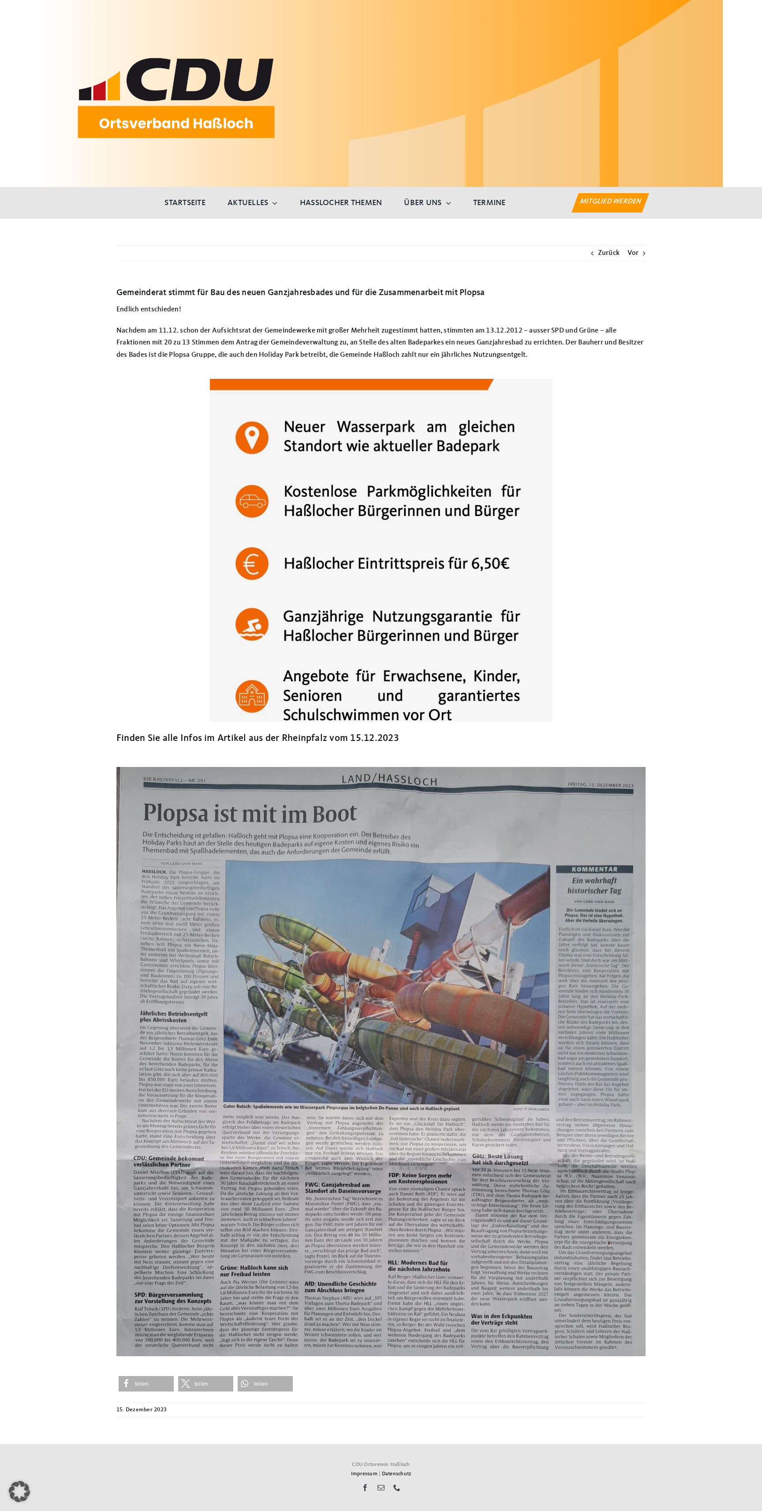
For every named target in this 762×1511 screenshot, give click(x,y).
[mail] (381, 1487)
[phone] (396, 1487)
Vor (633, 253)
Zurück (609, 253)
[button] (146, 1383)
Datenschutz (396, 1474)
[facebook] (365, 1487)
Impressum (364, 1474)
